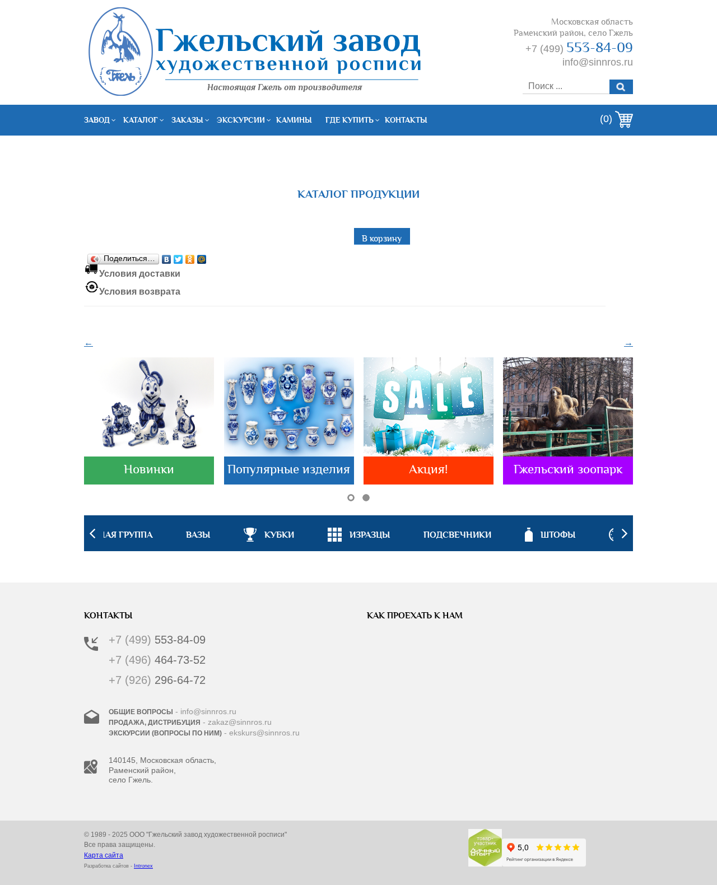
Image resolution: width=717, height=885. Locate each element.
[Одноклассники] (190, 256)
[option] (359, 533)
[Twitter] (178, 256)
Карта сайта (103, 855)
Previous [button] (92, 533)
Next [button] (624, 533)
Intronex (143, 866)
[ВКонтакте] (167, 256)
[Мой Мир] (202, 256)
